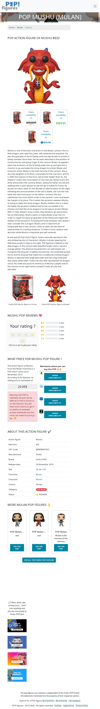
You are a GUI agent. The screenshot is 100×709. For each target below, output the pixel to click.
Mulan (39, 474)
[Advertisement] (50, 583)
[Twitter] (17, 675)
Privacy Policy (82, 705)
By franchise (48, 700)
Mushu (39, 479)
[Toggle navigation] (95, 6)
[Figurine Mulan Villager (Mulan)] (17, 520)
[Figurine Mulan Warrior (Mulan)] (39, 520)
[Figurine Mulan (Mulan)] (61, 520)
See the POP (17, 547)
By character (61, 700)
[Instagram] (17, 658)
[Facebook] (17, 642)
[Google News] (17, 625)
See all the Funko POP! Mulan (39, 560)
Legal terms (68, 705)
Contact (58, 705)
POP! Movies (41, 490)
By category (75, 700)
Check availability (55, 376)
